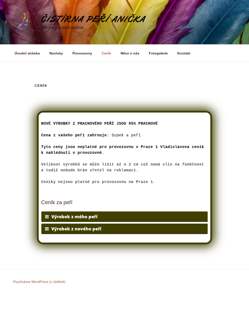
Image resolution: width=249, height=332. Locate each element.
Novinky (56, 53)
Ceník (106, 53)
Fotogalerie (158, 53)
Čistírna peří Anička (93, 19)
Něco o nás (130, 53)
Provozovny (82, 53)
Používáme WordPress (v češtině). (39, 282)
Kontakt (183, 53)
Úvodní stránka (27, 53)
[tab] (124, 216)
